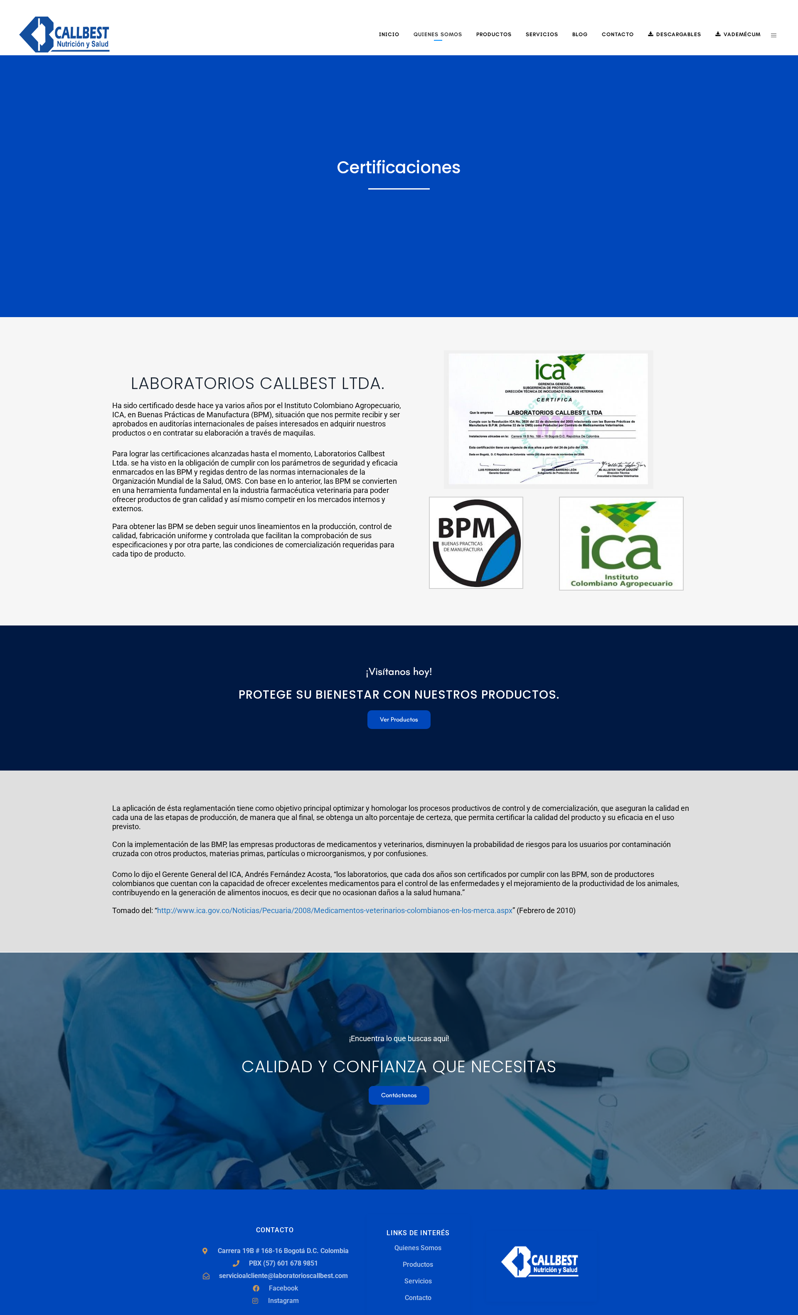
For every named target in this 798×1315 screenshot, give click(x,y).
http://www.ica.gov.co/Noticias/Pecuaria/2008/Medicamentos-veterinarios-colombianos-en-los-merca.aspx (334, 910)
